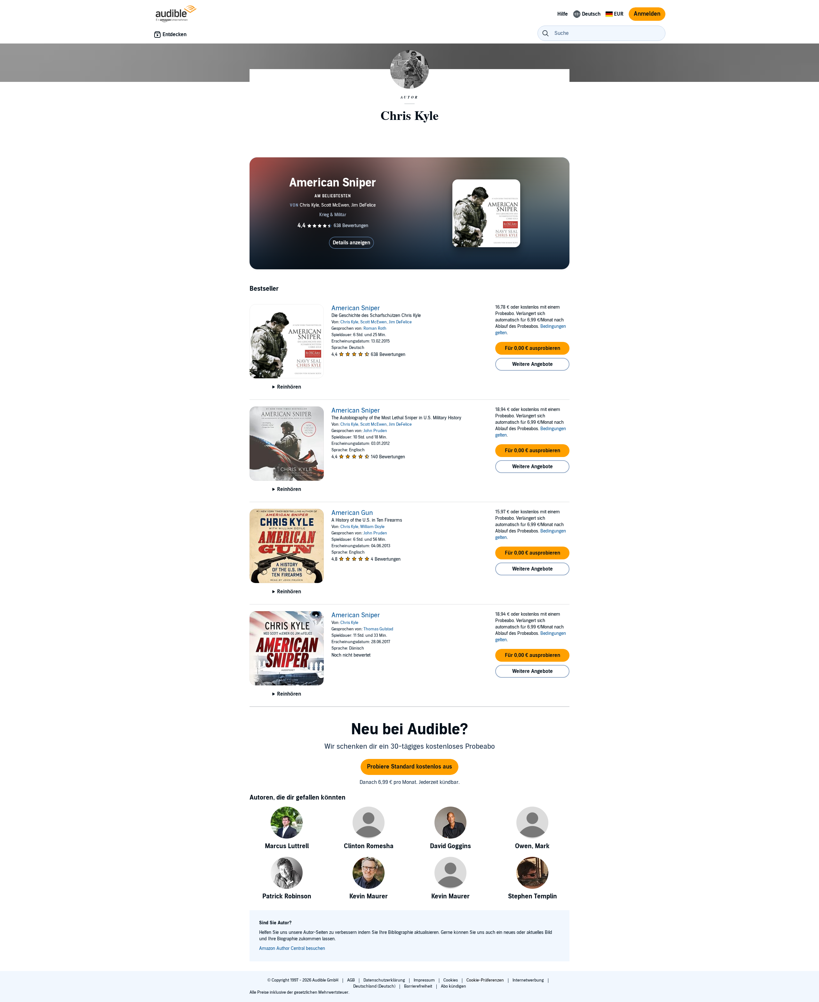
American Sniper (355, 308)
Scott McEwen (373, 322)
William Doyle (372, 526)
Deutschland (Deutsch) (374, 986)
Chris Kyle (349, 322)
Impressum (425, 980)
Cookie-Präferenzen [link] (485, 980)
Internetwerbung (529, 980)
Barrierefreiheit (418, 986)
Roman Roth (374, 328)
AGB (351, 980)
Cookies (451, 980)
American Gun (352, 513)
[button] (532, 348)
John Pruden (375, 430)
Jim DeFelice (400, 322)
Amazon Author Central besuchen (292, 948)
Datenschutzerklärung (384, 980)
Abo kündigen (453, 986)
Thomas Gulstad (378, 629)
